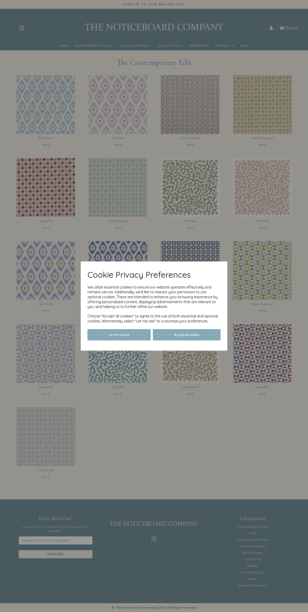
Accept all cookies (187, 335)
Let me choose (119, 335)
